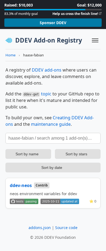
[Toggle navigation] (95, 40)
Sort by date (51, 167)
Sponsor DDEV (53, 22)
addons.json (40, 227)
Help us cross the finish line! (75, 13)
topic (46, 94)
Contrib (42, 185)
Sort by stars (76, 154)
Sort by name (27, 154)
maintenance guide (51, 124)
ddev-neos (21, 185)
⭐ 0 (92, 201)
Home (10, 55)
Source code (66, 227)
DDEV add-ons (46, 70)
